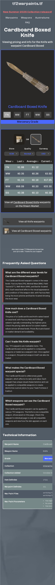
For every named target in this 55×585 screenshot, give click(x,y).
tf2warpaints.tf (27, 3)
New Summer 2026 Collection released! (27, 11)
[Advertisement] (27, 244)
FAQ (27, 22)
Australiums (42, 17)
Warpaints (11, 17)
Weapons (26, 17)
